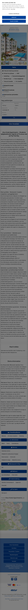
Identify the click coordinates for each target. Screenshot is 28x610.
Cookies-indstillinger (14, 13)
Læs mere (13, 9)
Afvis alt (14, 17)
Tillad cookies (14, 21)
